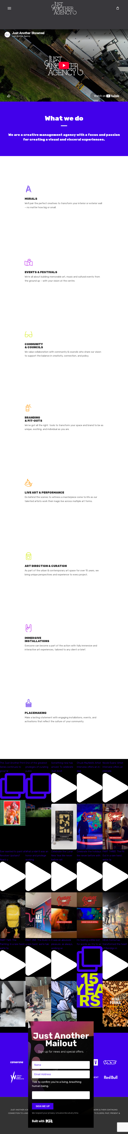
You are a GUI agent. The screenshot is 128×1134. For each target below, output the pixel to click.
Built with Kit (42, 1121)
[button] (9, 8)
